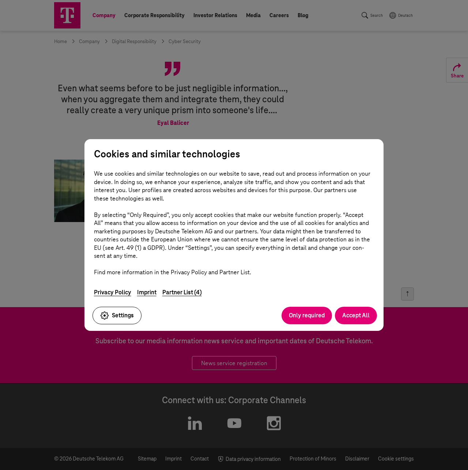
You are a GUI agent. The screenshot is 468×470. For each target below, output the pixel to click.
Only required (307, 315)
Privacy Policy (112, 292)
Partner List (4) (182, 292)
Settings (123, 315)
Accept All (356, 315)
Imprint (146, 292)
